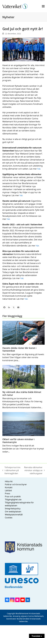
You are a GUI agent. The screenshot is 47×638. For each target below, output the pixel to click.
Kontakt (8, 487)
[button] (43, 6)
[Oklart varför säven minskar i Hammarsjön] (23, 423)
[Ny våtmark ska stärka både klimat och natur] (23, 376)
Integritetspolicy (12, 508)
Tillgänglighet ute (13, 499)
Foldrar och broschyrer (16, 484)
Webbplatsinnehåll (14, 514)
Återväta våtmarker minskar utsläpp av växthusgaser (33, 470)
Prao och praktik (13, 496)
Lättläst (8, 490)
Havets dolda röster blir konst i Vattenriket (19, 349)
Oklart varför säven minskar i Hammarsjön (18, 441)
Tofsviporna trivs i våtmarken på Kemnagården (11, 470)
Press (7, 493)
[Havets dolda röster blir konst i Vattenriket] (23, 332)
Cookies (8, 517)
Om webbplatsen (13, 511)
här (38, 168)
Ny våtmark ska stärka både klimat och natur (21, 393)
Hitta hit (9, 481)
